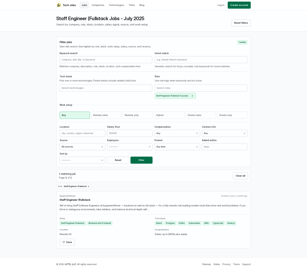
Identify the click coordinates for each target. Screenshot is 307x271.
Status (216, 264)
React (159, 223)
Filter (141, 160)
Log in (221, 5)
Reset (118, 160)
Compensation (162, 126)
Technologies (116, 5)
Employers (113, 140)
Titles (132, 5)
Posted (158, 140)
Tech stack (66, 76)
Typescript (218, 223)
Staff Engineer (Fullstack (72, 223)
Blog (141, 5)
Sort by (63, 153)
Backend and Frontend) (100, 223)
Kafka (182, 223)
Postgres (170, 223)
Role (157, 76)
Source (63, 140)
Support (246, 264)
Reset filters (241, 22)
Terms (236, 264)
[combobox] (106, 88)
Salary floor (113, 126)
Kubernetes (194, 223)
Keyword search (69, 53)
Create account (239, 5)
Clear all (240, 175)
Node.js (231, 223)
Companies (98, 5)
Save (69, 242)
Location (64, 126)
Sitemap (206, 264)
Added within (209, 140)
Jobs (84, 5)
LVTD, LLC (70, 264)
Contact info (209, 126)
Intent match (162, 53)
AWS (206, 223)
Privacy (227, 264)
